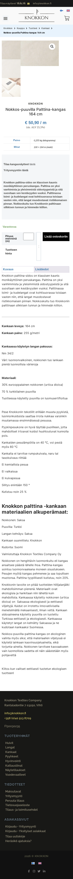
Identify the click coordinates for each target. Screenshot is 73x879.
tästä (32, 164)
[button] (5, 18)
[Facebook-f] (28, 871)
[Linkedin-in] (44, 871)
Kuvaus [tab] (8, 269)
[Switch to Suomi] (61, 10)
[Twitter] (39, 871)
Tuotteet (33, 28)
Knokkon (8, 28)
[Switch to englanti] (68, 10)
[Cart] (68, 19)
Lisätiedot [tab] (42, 269)
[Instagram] (33, 871)
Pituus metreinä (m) (11, 238)
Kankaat (45, 28)
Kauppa (20, 28)
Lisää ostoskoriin (56, 236)
